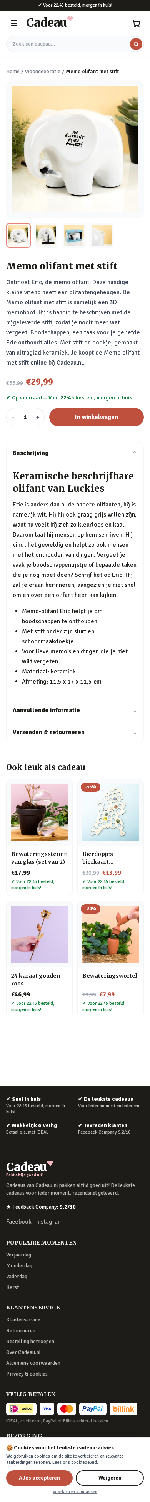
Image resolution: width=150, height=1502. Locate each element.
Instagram (49, 1222)
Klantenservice (23, 1319)
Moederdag (19, 1265)
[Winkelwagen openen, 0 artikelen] (136, 23)
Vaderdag (16, 1276)
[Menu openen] (14, 23)
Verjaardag (18, 1254)
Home (13, 71)
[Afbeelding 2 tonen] (46, 235)
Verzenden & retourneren (75, 732)
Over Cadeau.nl (23, 1352)
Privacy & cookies (27, 1374)
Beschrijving (75, 453)
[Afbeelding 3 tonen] (74, 235)
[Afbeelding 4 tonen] (101, 235)
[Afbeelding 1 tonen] (18, 235)
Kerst (12, 1287)
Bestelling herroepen (30, 1341)
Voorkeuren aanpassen (75, 1492)
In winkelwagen (96, 417)
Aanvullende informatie (75, 710)
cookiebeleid (84, 1462)
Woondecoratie (42, 71)
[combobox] (75, 44)
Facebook (19, 1222)
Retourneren (20, 1330)
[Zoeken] (136, 44)
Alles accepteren (39, 1478)
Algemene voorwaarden (33, 1363)
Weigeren (110, 1478)
